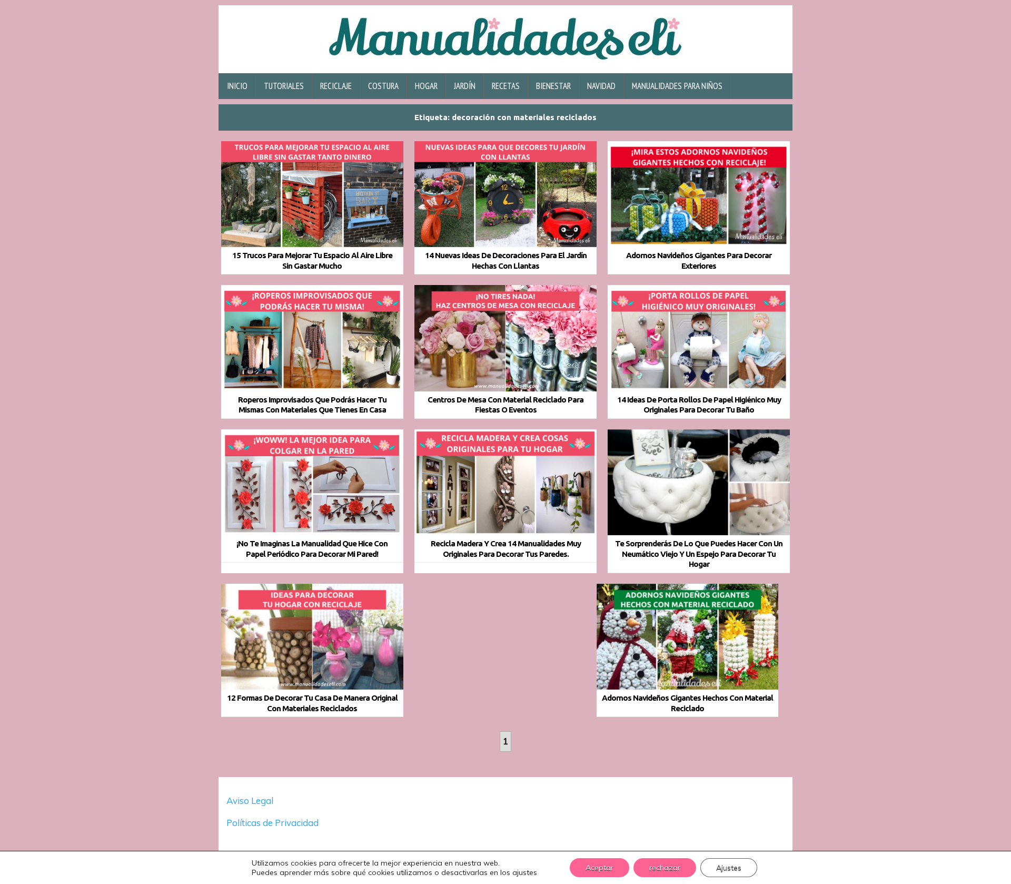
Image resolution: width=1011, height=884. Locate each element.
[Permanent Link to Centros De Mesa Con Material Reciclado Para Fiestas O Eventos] (505, 338)
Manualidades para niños (677, 86)
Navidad (601, 86)
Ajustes (728, 867)
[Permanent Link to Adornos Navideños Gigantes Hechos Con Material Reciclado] (688, 637)
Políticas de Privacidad (273, 822)
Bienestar (553, 86)
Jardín (464, 86)
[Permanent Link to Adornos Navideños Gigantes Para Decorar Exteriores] (699, 194)
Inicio (237, 86)
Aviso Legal (249, 800)
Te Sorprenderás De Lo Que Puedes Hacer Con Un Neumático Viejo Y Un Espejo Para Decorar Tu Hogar (698, 553)
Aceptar (599, 867)
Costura (383, 86)
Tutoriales (284, 86)
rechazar (664, 867)
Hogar (426, 86)
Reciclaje (336, 86)
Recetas (506, 86)
